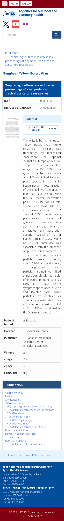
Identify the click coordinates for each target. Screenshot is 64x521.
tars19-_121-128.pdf (38, 128)
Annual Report (12, 399)
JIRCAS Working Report (17, 416)
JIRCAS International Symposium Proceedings (29, 410)
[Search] (56, 35)
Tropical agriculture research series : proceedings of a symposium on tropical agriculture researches (30, 61)
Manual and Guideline (16, 430)
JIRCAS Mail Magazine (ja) (18, 420)
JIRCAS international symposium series (25, 444)
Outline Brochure (14, 392)
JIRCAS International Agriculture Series (25, 427)
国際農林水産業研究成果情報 (20, 433)
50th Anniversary (14, 403)
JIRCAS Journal (13, 437)
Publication (12, 53)
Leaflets (9, 396)
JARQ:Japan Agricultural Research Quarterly (28, 406)
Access (14, 3)
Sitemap (45, 455)
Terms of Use (15, 455)
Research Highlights (15, 440)
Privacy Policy (31, 455)
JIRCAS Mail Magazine (16, 423)
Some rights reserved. (41, 512)
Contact (26, 3)
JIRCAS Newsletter (15, 413)
